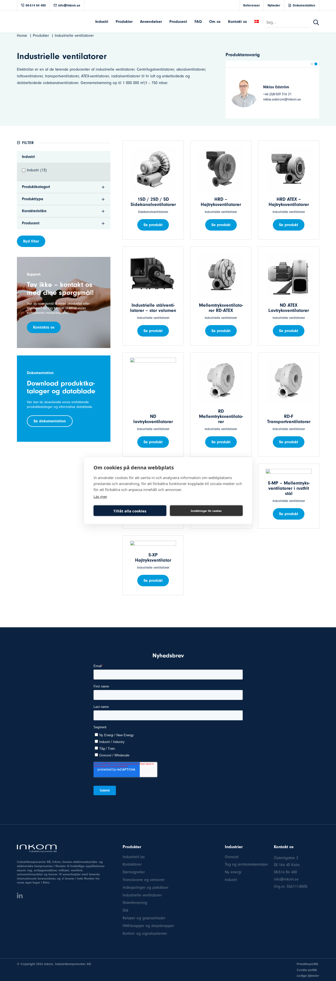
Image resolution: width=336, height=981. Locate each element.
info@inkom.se (69, 5)
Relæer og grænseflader (144, 918)
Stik (125, 910)
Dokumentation (304, 5)
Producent (178, 21)
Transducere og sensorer (144, 880)
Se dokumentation (50, 421)
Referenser (251, 5)
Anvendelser (151, 21)
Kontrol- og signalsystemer (145, 933)
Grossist (232, 857)
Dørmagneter (134, 872)
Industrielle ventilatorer (142, 895)
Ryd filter (31, 241)
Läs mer (100, 496)
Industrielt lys (134, 857)
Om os (215, 21)
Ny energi (233, 872)
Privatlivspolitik (307, 964)
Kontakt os (237, 21)
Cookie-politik (307, 970)
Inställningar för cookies (206, 510)
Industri (101, 21)
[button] (312, 64)
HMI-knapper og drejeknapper (148, 926)
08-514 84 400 (36, 5)
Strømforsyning (135, 902)
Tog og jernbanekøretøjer (246, 864)
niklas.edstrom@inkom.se (288, 99)
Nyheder (274, 5)
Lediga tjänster (308, 976)
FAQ (198, 21)
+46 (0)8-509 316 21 (283, 94)
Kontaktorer (132, 864)
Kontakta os (43, 327)
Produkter (124, 21)
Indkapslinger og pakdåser (145, 887)
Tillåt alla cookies (129, 510)
